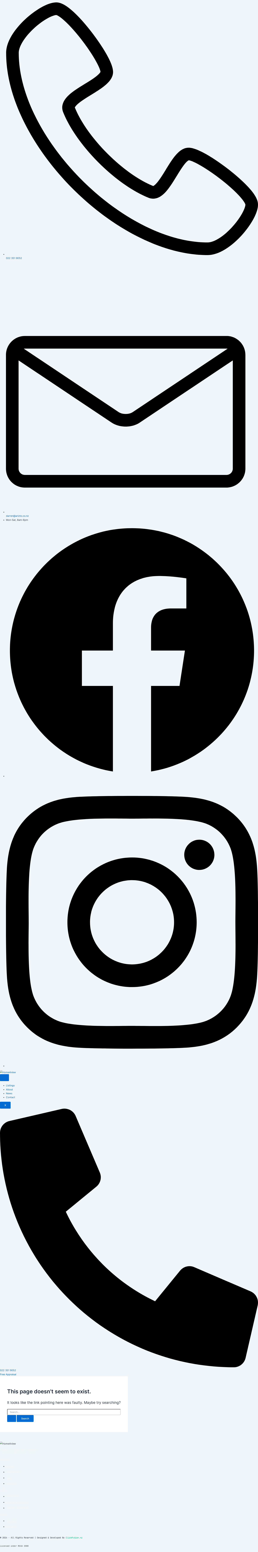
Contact (10, 1097)
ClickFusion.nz (74, 1537)
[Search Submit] (11, 1418)
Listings (10, 1085)
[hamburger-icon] (4, 1077)
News (9, 1093)
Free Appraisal (8, 1374)
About (9, 1089)
